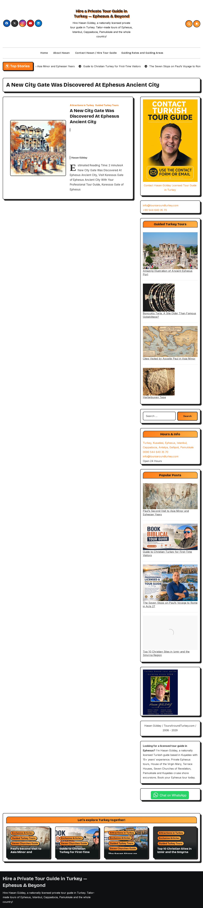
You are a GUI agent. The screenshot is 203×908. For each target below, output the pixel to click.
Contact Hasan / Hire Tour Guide (95, 52)
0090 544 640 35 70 (155, 452)
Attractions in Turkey (82, 105)
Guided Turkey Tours (107, 105)
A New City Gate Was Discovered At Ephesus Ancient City (94, 116)
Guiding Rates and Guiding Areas (142, 52)
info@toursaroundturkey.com (160, 205)
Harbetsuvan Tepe (154, 397)
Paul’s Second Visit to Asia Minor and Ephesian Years (25, 852)
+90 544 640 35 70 (155, 210)
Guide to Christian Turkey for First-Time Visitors (74, 852)
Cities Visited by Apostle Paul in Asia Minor (169, 358)
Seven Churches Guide (25, 843)
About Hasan (61, 52)
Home (44, 52)
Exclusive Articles (22, 833)
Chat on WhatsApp (173, 795)
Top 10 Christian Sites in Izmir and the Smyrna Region (174, 852)
